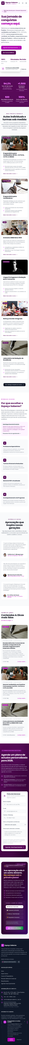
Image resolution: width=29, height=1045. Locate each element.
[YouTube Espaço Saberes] (18, 962)
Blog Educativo (5, 981)
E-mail (4, 808)
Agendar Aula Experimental (8, 983)
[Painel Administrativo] (22, 3)
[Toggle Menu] (26, 3)
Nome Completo (7, 801)
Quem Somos (4, 973)
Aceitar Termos (11, 1039)
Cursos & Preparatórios (7, 976)
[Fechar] (25, 1021)
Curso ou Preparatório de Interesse (11, 821)
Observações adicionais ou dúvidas (11, 828)
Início (2, 971)
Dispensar (19, 1039)
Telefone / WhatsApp (8, 815)
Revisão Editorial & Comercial (8, 978)
